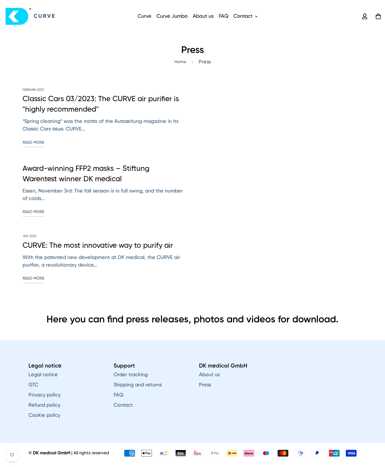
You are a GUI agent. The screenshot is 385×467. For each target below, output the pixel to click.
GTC (33, 385)
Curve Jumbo (172, 16)
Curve (144, 16)
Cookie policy (44, 415)
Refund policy (44, 405)
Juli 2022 (29, 236)
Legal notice (43, 374)
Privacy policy (44, 395)
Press (205, 385)
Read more (33, 143)
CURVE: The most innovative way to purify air (98, 245)
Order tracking (131, 374)
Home (180, 62)
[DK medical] (30, 16)
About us (203, 16)
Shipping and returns (138, 385)
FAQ (223, 16)
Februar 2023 (33, 89)
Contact (243, 16)
